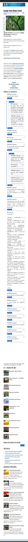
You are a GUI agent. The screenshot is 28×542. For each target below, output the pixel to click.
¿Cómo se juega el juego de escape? (13, 451)
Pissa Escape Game (14, 427)
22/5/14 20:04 (14, 199)
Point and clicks (15, 12)
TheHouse (11, 481)
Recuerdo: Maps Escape (15, 371)
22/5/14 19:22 (14, 130)
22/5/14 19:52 (18, 155)
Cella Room (12, 413)
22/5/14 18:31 (14, 94)
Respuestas (11, 101)
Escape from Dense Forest (13, 10)
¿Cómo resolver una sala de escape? (13, 463)
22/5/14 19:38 (11, 137)
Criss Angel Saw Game (15, 385)
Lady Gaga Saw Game (14, 420)
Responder (10, 98)
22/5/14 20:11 (11, 212)
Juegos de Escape (8, 12)
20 (23, 12)
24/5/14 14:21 (18, 170)
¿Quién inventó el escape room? (12, 453)
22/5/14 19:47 (14, 144)
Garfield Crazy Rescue (14, 399)
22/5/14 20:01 (14, 187)
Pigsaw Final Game (14, 392)
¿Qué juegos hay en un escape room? (14, 454)
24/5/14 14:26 (14, 293)
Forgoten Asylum (13, 434)
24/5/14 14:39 (14, 300)
